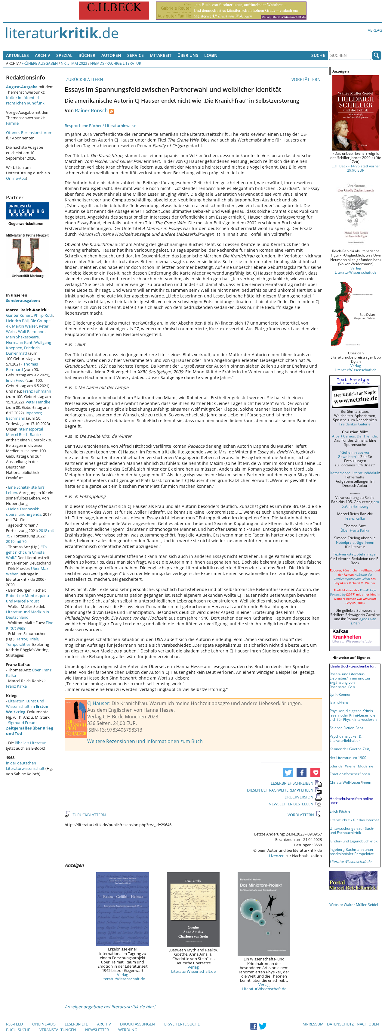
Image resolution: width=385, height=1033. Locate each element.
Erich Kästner (341, 811)
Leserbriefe (76, 1024)
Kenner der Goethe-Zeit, (350, 748)
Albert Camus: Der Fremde (354, 436)
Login (210, 55)
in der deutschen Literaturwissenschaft (25, 765)
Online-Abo (16, 178)
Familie (12, 123)
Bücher (87, 55)
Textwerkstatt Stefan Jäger (355, 554)
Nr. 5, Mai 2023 (74, 63)
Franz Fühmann (37, 391)
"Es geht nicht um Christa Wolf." (26, 552)
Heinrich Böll (17, 320)
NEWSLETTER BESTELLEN (291, 804)
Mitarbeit (160, 55)
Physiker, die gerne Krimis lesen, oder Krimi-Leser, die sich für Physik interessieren (353, 714)
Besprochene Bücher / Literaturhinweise (100, 125)
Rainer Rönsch (91, 110)
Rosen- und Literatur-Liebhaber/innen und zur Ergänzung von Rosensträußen (350, 680)
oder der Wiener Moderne (351, 766)
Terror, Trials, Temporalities (22, 641)
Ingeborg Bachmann (24, 415)
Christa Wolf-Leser (345, 782)
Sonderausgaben (22, 300)
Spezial (64, 55)
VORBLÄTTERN (306, 79)
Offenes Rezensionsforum (29, 132)
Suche (318, 55)
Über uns (187, 55)
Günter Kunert (19, 315)
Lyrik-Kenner (340, 694)
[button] (288, 772)
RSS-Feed (14, 1024)
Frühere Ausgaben (40, 63)
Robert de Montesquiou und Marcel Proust (27, 598)
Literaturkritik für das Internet (354, 819)
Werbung (127, 1029)
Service (135, 55)
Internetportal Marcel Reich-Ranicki (24, 431)
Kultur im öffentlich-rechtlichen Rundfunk (25, 100)
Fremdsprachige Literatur (115, 63)
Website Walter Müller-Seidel (353, 904)
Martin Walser (24, 326)
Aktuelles (17, 55)
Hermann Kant (19, 342)
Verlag (375, 30)
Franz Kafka (16, 686)
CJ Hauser (98, 703)
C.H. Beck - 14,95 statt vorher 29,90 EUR (355, 168)
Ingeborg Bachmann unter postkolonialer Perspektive (352, 851)
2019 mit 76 (16, 541)
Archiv (42, 55)
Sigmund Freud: (29, 728)
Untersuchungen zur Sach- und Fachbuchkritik (352, 830)
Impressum (312, 1024)
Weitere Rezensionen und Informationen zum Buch (145, 741)
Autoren (111, 55)
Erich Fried (15, 380)
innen (366, 782)
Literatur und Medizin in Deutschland (27, 614)
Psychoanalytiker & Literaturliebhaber (346, 738)
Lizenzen (277, 855)
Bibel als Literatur (30, 742)
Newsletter (97, 1029)
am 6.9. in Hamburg (360, 503)
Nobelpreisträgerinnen (355, 542)
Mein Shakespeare (22, 337)
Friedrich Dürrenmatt (23, 350)
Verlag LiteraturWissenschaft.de (122, 977)
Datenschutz (340, 1024)
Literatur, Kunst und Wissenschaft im (27, 706)
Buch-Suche (18, 1029)
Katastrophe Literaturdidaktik (354, 472)
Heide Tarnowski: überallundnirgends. (24, 511)
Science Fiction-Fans (346, 727)
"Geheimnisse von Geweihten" (354, 454)
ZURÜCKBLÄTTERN (84, 79)
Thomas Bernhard (22, 366)
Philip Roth (43, 315)
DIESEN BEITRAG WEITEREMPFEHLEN (280, 790)
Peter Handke (38, 402)
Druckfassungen (137, 1024)
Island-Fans (339, 702)
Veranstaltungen (57, 1029)
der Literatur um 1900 (348, 757)
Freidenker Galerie (355, 424)
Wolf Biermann (31, 331)
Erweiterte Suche (182, 1024)
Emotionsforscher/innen (350, 773)
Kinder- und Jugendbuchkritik (353, 841)
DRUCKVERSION (299, 797)
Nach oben (368, 1024)
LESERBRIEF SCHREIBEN (292, 783)
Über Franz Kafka (354, 530)
